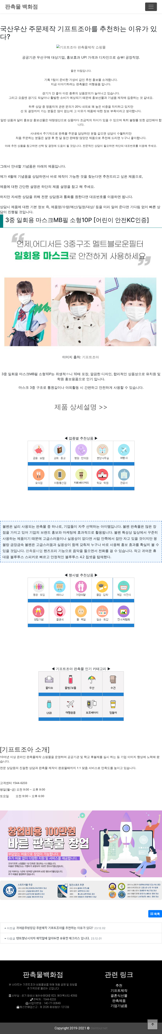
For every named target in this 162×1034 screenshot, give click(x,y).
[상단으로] (152, 1024)
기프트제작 (119, 990)
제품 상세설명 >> (81, 407)
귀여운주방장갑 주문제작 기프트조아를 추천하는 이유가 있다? (54, 928)
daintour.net (98, 1028)
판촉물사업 (34, 551)
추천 (119, 985)
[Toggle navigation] (151, 7)
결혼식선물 (119, 995)
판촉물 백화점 (21, 6)
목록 (156, 914)
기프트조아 (90, 357)
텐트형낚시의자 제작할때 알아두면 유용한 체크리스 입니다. (53, 938)
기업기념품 (119, 1006)
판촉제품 (119, 1000)
